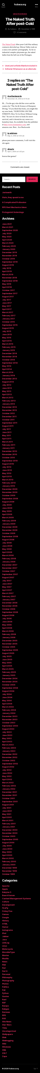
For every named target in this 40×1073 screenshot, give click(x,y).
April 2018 (7, 287)
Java (4, 939)
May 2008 (7, 549)
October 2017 (8, 290)
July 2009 (7, 505)
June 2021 (7, 224)
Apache (5, 886)
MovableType (8, 952)
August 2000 (8, 842)
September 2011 (9, 423)
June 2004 (7, 697)
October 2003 (8, 723)
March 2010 (7, 480)
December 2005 (9, 640)
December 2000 (9, 830)
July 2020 (7, 233)
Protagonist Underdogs (13, 212)
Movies (5, 955)
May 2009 (7, 511)
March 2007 (7, 593)
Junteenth (7, 192)
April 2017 (7, 309)
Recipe (5, 1006)
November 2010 (9, 454)
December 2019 (9, 252)
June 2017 (7, 303)
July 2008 (7, 543)
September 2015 (10, 325)
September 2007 (10, 574)
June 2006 (7, 622)
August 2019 (8, 265)
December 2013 (9, 379)
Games (5, 914)
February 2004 (9, 710)
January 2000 (8, 865)
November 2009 (9, 492)
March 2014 (7, 372)
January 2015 (8, 350)
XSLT (4, 1053)
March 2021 (7, 227)
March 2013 (7, 397)
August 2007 (8, 577)
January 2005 (8, 675)
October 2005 (8, 647)
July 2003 (7, 732)
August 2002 (8, 767)
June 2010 (7, 470)
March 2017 (7, 312)
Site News (6, 1022)
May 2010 (6, 473)
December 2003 (9, 716)
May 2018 (6, 284)
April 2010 (7, 476)
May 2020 (7, 237)
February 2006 (9, 634)
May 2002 (7, 776)
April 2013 (7, 394)
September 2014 (10, 363)
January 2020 (8, 249)
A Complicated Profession (14, 202)
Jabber (5, 936)
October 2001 (8, 798)
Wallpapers (7, 1034)
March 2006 (8, 631)
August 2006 (8, 615)
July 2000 (7, 846)
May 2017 (6, 306)
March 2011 (7, 442)
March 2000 (8, 858)
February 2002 (9, 786)
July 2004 (7, 694)
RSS (4, 1018)
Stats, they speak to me (13, 197)
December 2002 (9, 754)
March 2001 (7, 820)
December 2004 (9, 678)
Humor (5, 927)
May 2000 (7, 852)
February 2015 (9, 347)
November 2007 (9, 568)
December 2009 (9, 489)
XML (4, 1050)
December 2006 (9, 603)
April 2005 (7, 666)
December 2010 (9, 451)
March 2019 (7, 274)
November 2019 (9, 255)
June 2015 (7, 334)
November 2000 (9, 833)
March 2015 (7, 344)
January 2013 (8, 404)
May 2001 (6, 814)
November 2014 (9, 356)
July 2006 (7, 618)
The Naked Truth (8, 44)
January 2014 (8, 375)
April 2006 (7, 628)
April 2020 (7, 240)
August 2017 (8, 296)
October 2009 (8, 495)
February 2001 (9, 824)
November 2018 (9, 278)
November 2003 (9, 719)
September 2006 (10, 612)
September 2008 (10, 536)
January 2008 (8, 562)
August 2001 (8, 805)
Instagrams (7, 930)
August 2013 (8, 382)
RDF (4, 1003)
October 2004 (8, 685)
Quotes (5, 996)
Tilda (4, 1028)
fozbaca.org (20, 4)
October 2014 (8, 360)
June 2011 (7, 432)
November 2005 (9, 644)
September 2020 (10, 230)
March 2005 (8, 669)
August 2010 (8, 464)
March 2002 (7, 783)
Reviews (6, 1012)
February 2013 (9, 401)
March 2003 (8, 745)
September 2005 (10, 650)
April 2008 (7, 552)
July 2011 (6, 429)
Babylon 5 (6, 892)
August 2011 (8, 426)
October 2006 (8, 609)
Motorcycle (7, 949)
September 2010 (10, 461)
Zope (4, 1056)
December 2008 (9, 527)
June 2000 (7, 849)
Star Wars (6, 1025)
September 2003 (10, 726)
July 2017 (6, 300)
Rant (4, 999)
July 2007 (7, 581)
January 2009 (8, 524)
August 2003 (8, 729)
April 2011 (6, 439)
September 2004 (10, 688)
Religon (5, 1009)
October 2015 (8, 322)
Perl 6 (4, 971)
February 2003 (9, 748)
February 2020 (9, 246)
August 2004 (8, 691)
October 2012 (8, 413)
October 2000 (8, 836)
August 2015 (8, 328)
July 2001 (6, 808)
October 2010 (8, 457)
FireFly (5, 908)
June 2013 (7, 388)
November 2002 (9, 757)
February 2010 (9, 483)
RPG (4, 1015)
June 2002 (7, 773)
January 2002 (8, 789)
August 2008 (8, 539)
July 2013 (6, 385)
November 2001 (9, 795)
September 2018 (10, 281)
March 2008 (8, 555)
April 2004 (7, 704)
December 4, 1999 (28, 29)
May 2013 (6, 391)
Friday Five (7, 911)
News (4, 962)
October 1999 (8, 874)
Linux (4, 946)
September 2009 (10, 498)
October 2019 (8, 259)
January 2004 (8, 713)
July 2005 (7, 656)
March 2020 (7, 243)
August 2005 (8, 653)
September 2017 (9, 293)
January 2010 (8, 486)
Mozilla (5, 958)
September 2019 (10, 262)
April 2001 (7, 817)
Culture (5, 902)
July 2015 (6, 331)
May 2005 (7, 663)
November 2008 (9, 530)
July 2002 (7, 770)
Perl (4, 968)
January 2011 (8, 448)
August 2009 (8, 502)
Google (5, 917)
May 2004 (7, 700)
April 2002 (7, 779)
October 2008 (8, 533)
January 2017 (8, 319)
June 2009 (7, 508)
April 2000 (7, 855)
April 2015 (7, 341)
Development (8, 905)
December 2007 (9, 565)
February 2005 (9, 672)
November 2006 (9, 606)
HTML (5, 924)
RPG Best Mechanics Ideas (14, 207)
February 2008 (9, 558)
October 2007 (8, 571)
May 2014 (6, 366)
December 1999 (9, 868)
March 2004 (8, 707)
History (5, 921)
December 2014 (9, 353)
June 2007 (7, 584)
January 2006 (8, 637)
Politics (5, 987)
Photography (8, 980)
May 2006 (7, 625)
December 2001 (9, 792)
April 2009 (7, 514)
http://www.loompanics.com (15, 124)
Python (5, 993)
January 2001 (8, 827)
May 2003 (7, 738)
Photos (5, 984)
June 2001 (7, 811)
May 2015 (6, 338)
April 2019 (7, 271)
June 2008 (7, 546)
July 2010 (6, 467)
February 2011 (8, 445)
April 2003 (7, 741)
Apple (5, 889)
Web (4, 1037)
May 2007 (7, 587)
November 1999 (9, 871)
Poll (3, 990)
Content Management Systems (16, 898)
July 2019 (6, 268)
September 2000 (10, 839)
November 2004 (9, 682)
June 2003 (7, 735)
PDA (4, 965)
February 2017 (8, 315)
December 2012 (9, 407)
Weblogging (7, 1040)
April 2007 (7, 590)
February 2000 (9, 861)
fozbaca (13, 29)
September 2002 (10, 764)
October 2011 (8, 420)
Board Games (8, 895)
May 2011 (6, 435)
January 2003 (8, 751)
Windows (6, 1047)
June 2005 (7, 659)
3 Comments (21, 32)
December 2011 (9, 416)
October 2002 (8, 760)
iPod (4, 933)
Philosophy (7, 977)
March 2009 (8, 517)
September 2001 (10, 801)
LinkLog (5, 943)
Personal (6, 974)
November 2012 (9, 410)
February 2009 (9, 521)
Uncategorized (20, 14)
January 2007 (8, 599)
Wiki (4, 1044)
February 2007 (9, 596)
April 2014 (7, 369)
